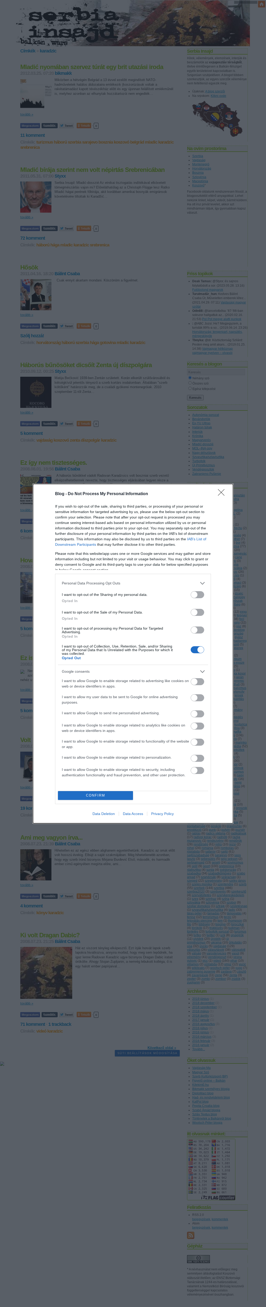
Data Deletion (103, 814)
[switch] (197, 594)
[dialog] (133, 653)
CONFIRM (95, 795)
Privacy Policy (162, 814)
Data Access (133, 814)
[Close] (223, 494)
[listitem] (133, 583)
